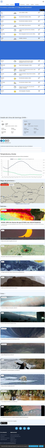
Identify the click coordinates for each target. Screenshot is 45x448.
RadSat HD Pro (13, 439)
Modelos (37, 4)
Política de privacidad (33, 446)
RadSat (27, 4)
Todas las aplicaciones (14, 434)
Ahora (7, 4)
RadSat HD (12, 438)
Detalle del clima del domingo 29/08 (13, 118)
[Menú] (43, 1)
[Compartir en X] (4, 141)
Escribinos (2, 436)
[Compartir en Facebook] (1, 141)
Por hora (12, 4)
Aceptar (41, 446)
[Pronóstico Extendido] (1, 1)
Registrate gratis (3, 439)
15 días (17, 4)
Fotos (2, 294)
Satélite (32, 4)
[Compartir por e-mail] (8, 141)
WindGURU (22, 4)
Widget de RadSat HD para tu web (22, 203)
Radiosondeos (13, 441)
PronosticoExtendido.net (15, 436)
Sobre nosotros (3, 434)
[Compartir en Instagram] (6, 141)
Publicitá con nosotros (4, 438)
